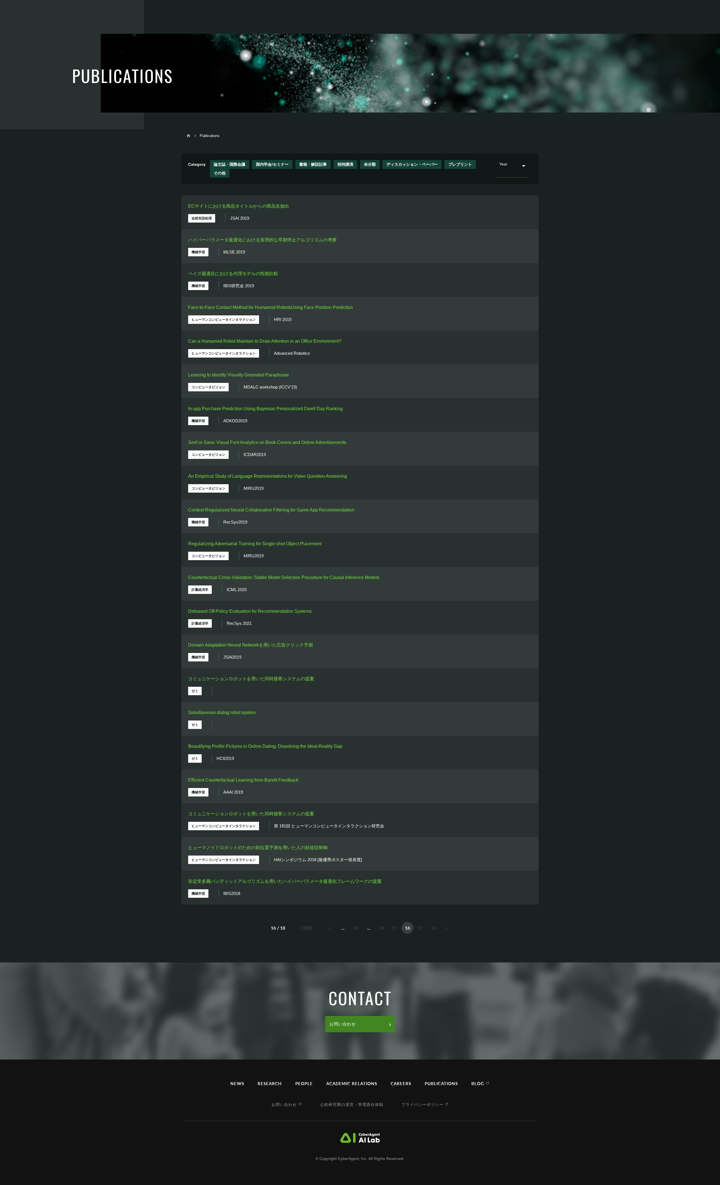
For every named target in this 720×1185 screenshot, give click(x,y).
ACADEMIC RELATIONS (351, 1083)
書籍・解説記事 (313, 164)
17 (420, 927)
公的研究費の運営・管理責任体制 (351, 1104)
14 (381, 927)
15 (394, 927)
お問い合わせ (342, 1024)
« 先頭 (306, 927)
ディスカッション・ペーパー (412, 164)
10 (355, 927)
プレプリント (460, 164)
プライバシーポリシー (422, 1104)
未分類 (370, 164)
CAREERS (401, 1083)
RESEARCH (270, 1083)
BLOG (477, 1083)
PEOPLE (304, 1083)
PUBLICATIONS (441, 1083)
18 (433, 927)
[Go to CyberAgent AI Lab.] (188, 136)
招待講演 (345, 164)
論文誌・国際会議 (229, 164)
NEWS (237, 1083)
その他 (220, 173)
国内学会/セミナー (272, 164)
